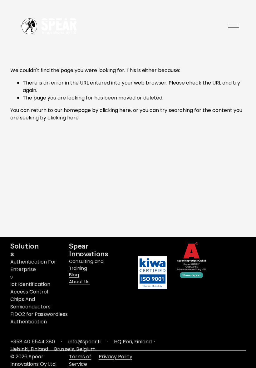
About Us (79, 281)
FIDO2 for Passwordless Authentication (39, 318)
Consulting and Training (86, 264)
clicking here (115, 110)
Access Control (29, 291)
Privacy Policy (115, 356)
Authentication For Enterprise (33, 265)
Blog (74, 275)
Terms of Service (80, 360)
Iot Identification (30, 284)
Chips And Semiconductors (30, 303)
